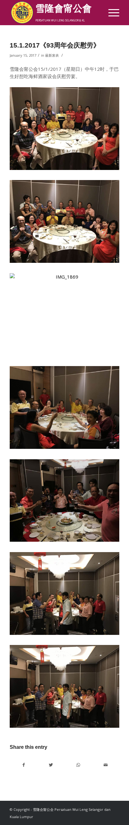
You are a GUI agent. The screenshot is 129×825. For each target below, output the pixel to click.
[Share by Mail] (105, 764)
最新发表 (52, 55)
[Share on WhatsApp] (78, 764)
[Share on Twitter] (51, 764)
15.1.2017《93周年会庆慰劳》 (55, 45)
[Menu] (110, 12)
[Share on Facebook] (23, 764)
